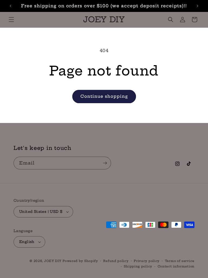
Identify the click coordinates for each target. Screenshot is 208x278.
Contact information (176, 266)
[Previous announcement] (11, 6)
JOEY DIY (52, 261)
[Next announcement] (197, 6)
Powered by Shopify (80, 261)
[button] (11, 20)
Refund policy (115, 261)
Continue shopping (104, 96)
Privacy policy (147, 261)
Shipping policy (138, 266)
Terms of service (179, 261)
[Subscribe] (105, 163)
